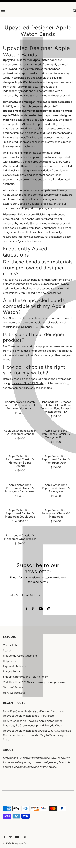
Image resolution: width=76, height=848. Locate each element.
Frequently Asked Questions (20, 655)
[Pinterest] (33, 609)
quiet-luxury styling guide (18, 208)
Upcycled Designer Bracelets (34, 203)
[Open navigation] (13, 10)
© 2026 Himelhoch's (14, 843)
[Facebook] (26, 609)
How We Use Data (14, 692)
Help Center (10, 661)
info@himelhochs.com (27, 241)
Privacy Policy (11, 671)
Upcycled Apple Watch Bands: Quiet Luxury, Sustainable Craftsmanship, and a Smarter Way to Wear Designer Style (37, 735)
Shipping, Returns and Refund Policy (25, 676)
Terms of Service (13, 687)
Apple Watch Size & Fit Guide (25, 383)
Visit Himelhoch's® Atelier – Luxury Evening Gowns (34, 682)
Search (7, 650)
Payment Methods (14, 666)
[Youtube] (41, 609)
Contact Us (10, 645)
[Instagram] (48, 609)
